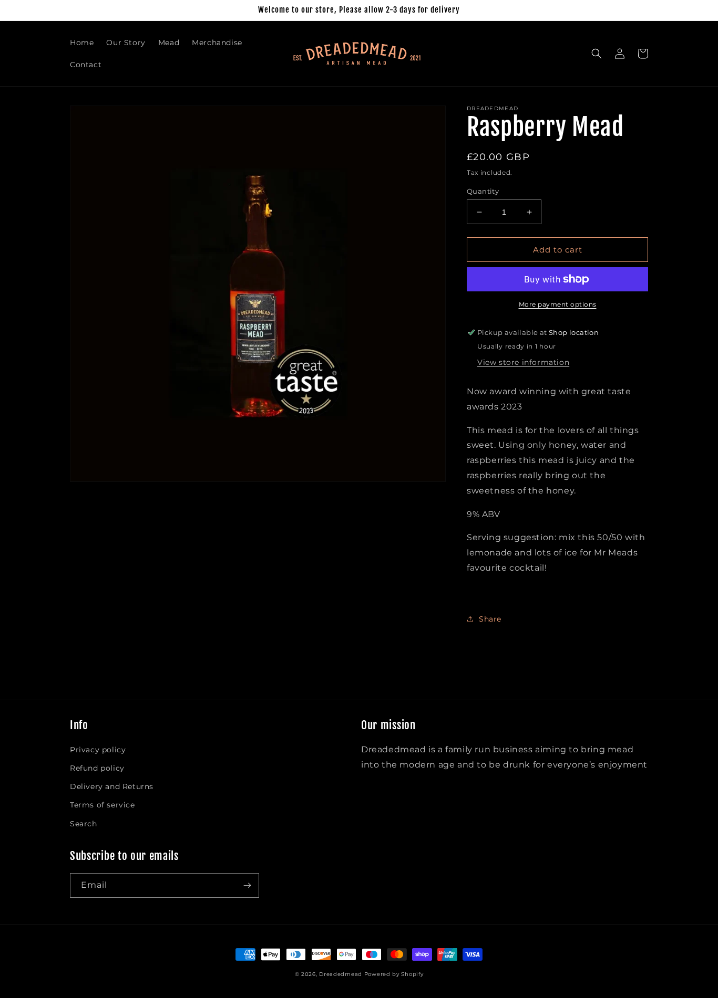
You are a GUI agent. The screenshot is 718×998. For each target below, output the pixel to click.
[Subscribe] (247, 885)
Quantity (483, 191)
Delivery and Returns (111, 786)
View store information (523, 362)
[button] (596, 53)
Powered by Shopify (394, 974)
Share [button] (490, 619)
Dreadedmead (340, 974)
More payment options (558, 304)
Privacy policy (98, 749)
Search (83, 823)
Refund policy (97, 768)
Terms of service (102, 805)
